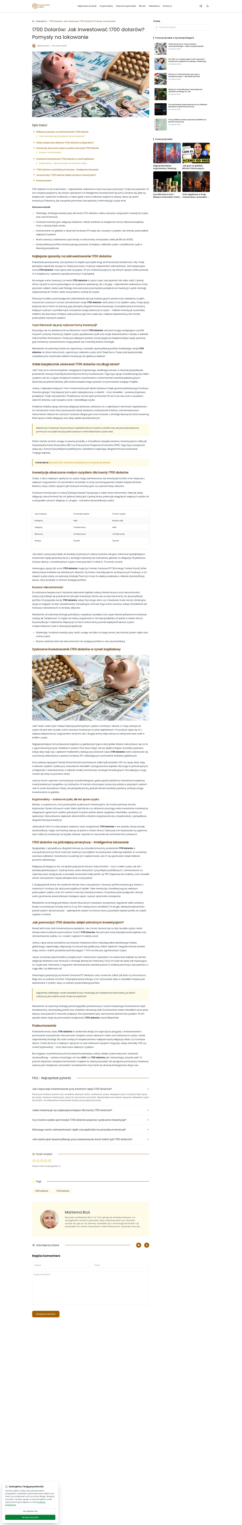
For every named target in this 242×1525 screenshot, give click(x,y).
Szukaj (156, 21)
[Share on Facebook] (138, 1245)
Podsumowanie (44, 180)
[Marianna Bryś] (34, 46)
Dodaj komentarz (45, 1314)
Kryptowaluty (106, 6)
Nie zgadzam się (30, 1511)
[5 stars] (49, 1160)
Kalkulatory (154, 6)
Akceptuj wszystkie (30, 1517)
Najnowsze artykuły (87, 6)
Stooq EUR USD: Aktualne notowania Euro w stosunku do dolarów (79, 462)
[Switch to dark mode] (207, 6)
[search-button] (201, 6)
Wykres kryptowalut (126, 6)
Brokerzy (167, 6)
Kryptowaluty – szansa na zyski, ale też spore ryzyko (63, 163)
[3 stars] (42, 1160)
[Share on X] (146, 1245)
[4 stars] (46, 1160)
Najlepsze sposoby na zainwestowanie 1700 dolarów (62, 132)
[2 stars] (38, 1160)
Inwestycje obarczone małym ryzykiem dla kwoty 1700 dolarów (67, 148)
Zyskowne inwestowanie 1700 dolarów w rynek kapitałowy (65, 159)
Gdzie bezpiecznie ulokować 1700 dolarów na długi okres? (65, 142)
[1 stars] (34, 1160)
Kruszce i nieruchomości (50, 152)
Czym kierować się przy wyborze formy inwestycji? (62, 136)
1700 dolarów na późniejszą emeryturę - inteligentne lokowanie (67, 169)
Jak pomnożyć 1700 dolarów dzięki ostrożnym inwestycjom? (66, 175)
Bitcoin (142, 6)
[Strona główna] (33, 21)
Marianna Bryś (43, 46)
